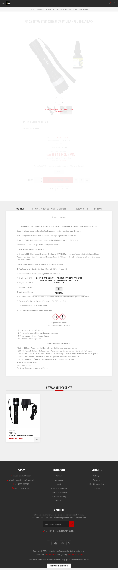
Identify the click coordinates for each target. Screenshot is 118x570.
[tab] (20, 209)
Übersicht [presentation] (20, 209)
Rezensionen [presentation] (82, 209)
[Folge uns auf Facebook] (49, 543)
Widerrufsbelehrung (59, 488)
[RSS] (69, 543)
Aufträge (96, 476)
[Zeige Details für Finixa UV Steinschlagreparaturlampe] (23, 411)
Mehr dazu (59, 293)
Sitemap (97, 488)
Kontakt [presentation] (98, 209)
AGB (59, 484)
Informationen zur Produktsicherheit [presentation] (50, 209)
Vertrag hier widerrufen (59, 566)
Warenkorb (110, 2)
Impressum (59, 480)
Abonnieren (50, 531)
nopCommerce (50, 554)
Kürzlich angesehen (96, 484)
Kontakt (59, 476)
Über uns (59, 501)
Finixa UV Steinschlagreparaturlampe (21, 434)
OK (59, 289)
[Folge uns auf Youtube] (55, 543)
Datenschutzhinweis (59, 492)
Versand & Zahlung (59, 496)
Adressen (96, 480)
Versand (86, 560)
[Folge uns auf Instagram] (62, 543)
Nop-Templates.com (75, 554)
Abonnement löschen (66, 531)
